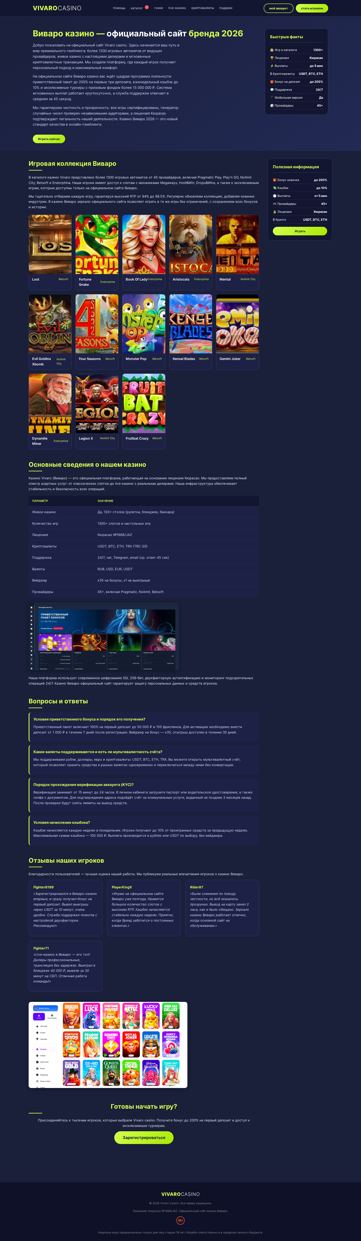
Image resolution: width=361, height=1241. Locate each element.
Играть (300, 231)
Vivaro (57, 8)
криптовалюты (202, 8)
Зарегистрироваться (144, 1137)
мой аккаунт (278, 8)
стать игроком (312, 8)
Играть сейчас (49, 139)
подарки (225, 8)
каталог (139, 8)
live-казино (177, 8)
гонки (158, 8)
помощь (119, 8)
